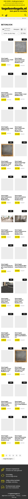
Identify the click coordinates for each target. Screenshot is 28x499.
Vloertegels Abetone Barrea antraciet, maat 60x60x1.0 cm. (19, 60)
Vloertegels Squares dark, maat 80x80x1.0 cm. (7, 128)
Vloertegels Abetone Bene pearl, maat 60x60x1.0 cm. (19, 301)
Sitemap (14, 497)
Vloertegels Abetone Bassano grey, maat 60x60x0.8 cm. (6, 198)
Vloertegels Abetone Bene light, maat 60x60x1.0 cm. (21, 266)
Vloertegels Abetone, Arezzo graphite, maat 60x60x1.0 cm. (6, 369)
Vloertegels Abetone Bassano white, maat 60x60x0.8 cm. (6, 403)
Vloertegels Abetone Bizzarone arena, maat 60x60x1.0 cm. (7, 232)
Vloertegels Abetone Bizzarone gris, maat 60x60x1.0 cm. (7, 266)
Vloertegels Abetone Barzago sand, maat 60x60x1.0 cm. (20, 163)
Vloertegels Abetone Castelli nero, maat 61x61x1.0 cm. (21, 403)
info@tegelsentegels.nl (18, 1)
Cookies (24, 495)
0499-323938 (7, 1)
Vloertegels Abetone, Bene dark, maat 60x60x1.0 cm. (5, 301)
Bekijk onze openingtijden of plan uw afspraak (14, 5)
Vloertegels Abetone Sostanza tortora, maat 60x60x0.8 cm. (20, 198)
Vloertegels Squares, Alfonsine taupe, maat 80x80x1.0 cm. (6, 95)
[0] (6, 15)
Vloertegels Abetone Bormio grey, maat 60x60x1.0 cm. (20, 129)
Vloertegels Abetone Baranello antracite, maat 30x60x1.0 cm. (20, 438)
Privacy (18, 495)
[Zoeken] (25, 15)
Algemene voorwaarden (8, 495)
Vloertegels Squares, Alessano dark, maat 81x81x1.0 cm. (21, 335)
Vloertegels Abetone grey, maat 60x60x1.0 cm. (7, 60)
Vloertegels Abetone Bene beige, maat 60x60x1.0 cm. (5, 335)
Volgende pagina (8, 459)
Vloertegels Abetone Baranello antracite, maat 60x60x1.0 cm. (6, 438)
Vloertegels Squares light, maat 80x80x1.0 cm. (21, 94)
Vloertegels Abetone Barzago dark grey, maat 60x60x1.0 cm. (6, 163)
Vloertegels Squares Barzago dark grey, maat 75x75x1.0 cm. (20, 369)
